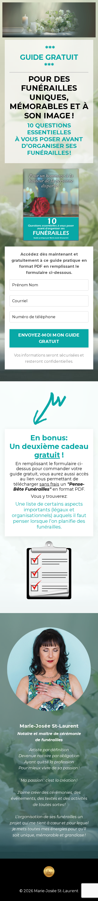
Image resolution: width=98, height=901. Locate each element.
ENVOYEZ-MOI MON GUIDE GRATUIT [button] (48, 338)
